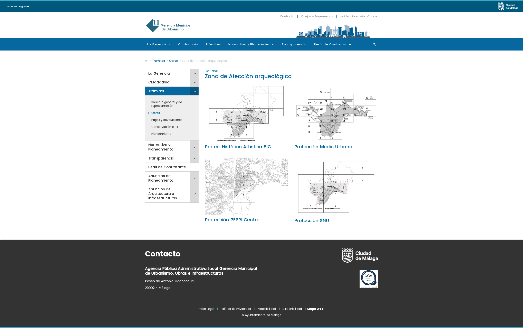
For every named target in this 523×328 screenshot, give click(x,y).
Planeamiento (161, 134)
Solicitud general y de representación (166, 104)
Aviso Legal (206, 309)
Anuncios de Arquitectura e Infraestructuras (162, 194)
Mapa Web (315, 309)
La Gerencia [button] (161, 46)
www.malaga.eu (18, 6)
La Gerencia (159, 73)
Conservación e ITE (165, 127)
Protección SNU (311, 220)
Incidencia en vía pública (358, 16)
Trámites (213, 44)
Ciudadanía (188, 44)
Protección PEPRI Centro (232, 220)
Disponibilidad (292, 309)
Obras (173, 61)
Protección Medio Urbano (323, 147)
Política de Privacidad (236, 309)
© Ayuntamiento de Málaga (261, 315)
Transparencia (294, 44)
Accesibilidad (266, 309)
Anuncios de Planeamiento (160, 178)
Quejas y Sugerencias (317, 16)
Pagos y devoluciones (166, 120)
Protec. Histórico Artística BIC (238, 147)
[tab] (172, 73)
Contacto (287, 16)
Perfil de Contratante (332, 44)
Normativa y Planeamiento (251, 44)
